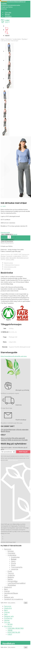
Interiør (7, 591)
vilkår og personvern (13, 460)
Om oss (8, 12)
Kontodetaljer (14, 632)
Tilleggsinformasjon (12, 265)
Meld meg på (23, 452)
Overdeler (11, 553)
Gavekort (4, 440)
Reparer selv (9, 597)
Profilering (8, 618)
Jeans (13, 561)
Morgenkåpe (12, 581)
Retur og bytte (6, 438)
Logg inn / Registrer (16, 628)
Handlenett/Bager (11, 593)
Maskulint (8, 587)
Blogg (7, 14)
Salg (5, 595)
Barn (6, 589)
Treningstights (16, 567)
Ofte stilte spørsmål (18, 438)
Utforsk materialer (22, 429)
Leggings (14, 569)
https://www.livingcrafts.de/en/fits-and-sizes (14, 356)
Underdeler (17, 39)
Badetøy (11, 577)
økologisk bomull (23, 258)
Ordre (10, 630)
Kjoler (10, 571)
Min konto (8, 626)
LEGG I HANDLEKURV (7, 239)
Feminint (9, 39)
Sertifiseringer (11, 429)
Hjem (2, 39)
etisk (7, 258)
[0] (6, 30)
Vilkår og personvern (14, 440)
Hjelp (10, 634)
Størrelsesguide (5, 232)
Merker (7, 620)
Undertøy (11, 575)
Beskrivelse (8, 263)
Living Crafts (10, 259)
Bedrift (3, 431)
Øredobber (12, 585)
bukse (3, 258)
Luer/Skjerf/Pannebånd (16, 583)
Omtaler (7, 269)
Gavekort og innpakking (13, 599)
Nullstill (15, 234)
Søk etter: (4, 603)
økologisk (12, 258)
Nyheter (11, 551)
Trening (11, 573)
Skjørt (13, 565)
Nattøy (10, 579)
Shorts (13, 563)
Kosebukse (15, 557)
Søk (26, 602)
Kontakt (8, 16)
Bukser (24, 39)
